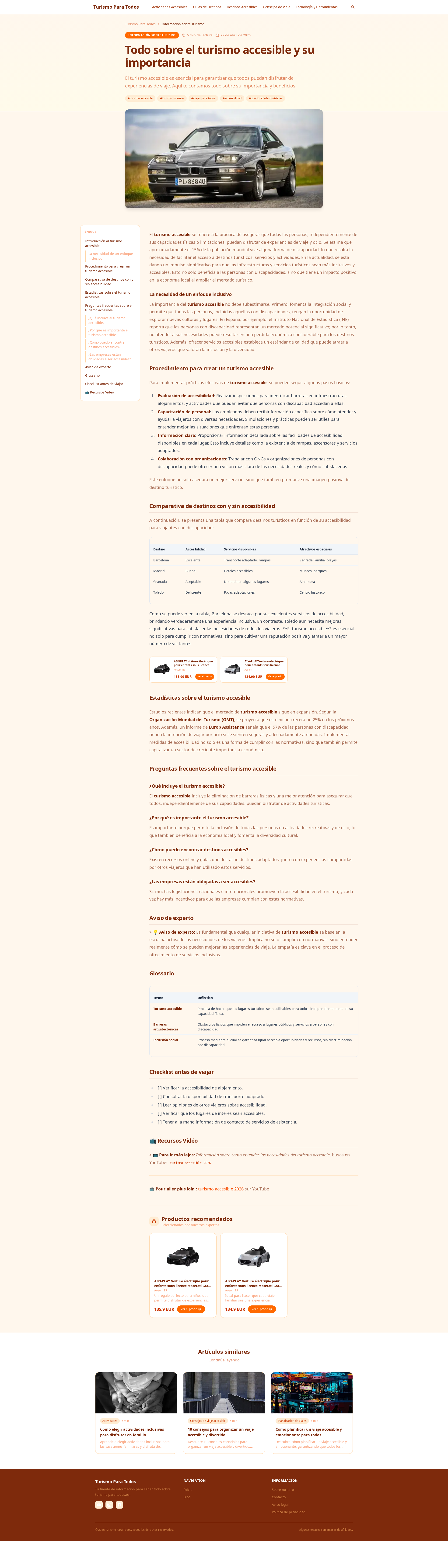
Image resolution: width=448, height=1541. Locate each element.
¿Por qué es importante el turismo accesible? (108, 332)
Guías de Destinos (207, 7)
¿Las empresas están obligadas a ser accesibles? (109, 356)
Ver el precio (205, 676)
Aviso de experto (98, 367)
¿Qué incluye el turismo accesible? (106, 320)
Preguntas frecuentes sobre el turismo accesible (109, 307)
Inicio (188, 1489)
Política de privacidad (288, 1512)
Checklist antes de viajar (104, 384)
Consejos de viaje (276, 7)
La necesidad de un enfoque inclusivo (110, 256)
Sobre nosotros (283, 1489)
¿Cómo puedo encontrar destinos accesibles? (107, 344)
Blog (187, 1497)
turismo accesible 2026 (221, 1189)
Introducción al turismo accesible (103, 243)
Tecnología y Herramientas (317, 7)
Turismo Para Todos (140, 24)
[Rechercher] (353, 7)
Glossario (92, 375)
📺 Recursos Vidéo (99, 392)
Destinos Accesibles (242, 7)
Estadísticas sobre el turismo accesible (107, 294)
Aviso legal (280, 1504)
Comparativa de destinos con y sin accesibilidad (109, 281)
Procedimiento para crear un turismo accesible (107, 268)
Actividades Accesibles (169, 7)
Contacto (279, 1497)
